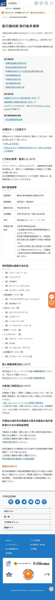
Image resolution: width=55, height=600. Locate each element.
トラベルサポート (11, 544)
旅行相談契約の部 (13, 83)
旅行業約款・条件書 (37, 544)
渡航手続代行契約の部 (15, 87)
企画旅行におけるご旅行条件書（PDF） (21, 98)
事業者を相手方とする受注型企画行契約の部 (24, 71)
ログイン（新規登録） (14, 8)
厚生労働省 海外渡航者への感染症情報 (18, 458)
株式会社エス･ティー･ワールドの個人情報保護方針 (23, 378)
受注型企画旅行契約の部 (16, 67)
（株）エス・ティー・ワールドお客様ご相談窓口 (22, 402)
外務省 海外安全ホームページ (14, 442)
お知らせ (8, 540)
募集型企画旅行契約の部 (16, 63)
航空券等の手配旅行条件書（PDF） (19, 102)
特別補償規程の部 (13, 75)
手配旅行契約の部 (13, 79)
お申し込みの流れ (11, 143)
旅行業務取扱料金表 (14, 119)
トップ (4, 17)
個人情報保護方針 (11, 549)
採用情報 (8, 553)
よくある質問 (35, 540)
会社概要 (33, 549)
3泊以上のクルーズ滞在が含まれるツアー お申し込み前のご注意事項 (28, 149)
